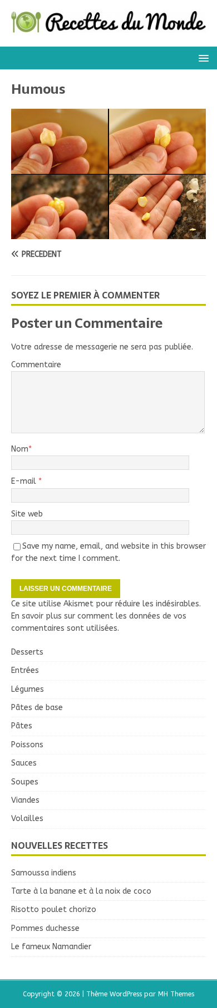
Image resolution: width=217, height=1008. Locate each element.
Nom (19, 449)
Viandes (25, 800)
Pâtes (21, 726)
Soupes (24, 782)
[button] (201, 57)
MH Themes (176, 994)
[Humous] (108, 232)
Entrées (25, 670)
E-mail (24, 481)
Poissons (27, 744)
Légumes (27, 689)
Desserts (27, 652)
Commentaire (36, 364)
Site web (27, 514)
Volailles (27, 818)
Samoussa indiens (43, 873)
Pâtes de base (37, 707)
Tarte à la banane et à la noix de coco (81, 891)
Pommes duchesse (45, 928)
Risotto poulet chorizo (53, 909)
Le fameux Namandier (51, 946)
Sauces (24, 763)
